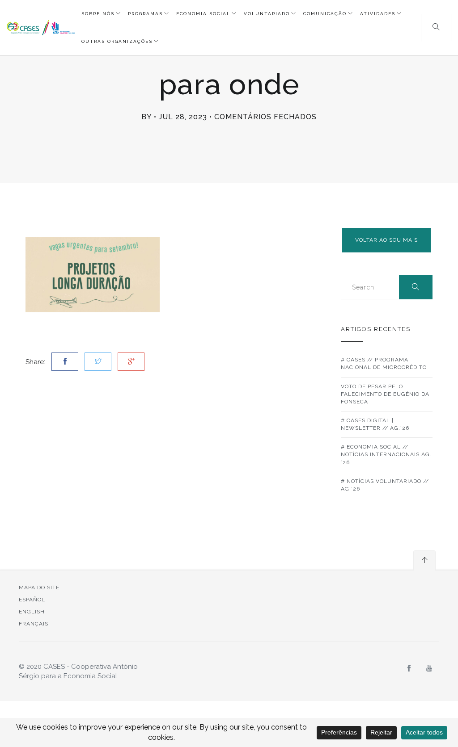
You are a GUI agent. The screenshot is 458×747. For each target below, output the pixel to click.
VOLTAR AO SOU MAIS (386, 240)
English (32, 612)
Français (33, 624)
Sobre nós (97, 13)
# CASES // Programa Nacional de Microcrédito (384, 363)
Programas (145, 13)
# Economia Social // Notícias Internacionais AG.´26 (386, 454)
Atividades (377, 13)
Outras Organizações (117, 41)
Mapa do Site (39, 587)
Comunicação (325, 13)
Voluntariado (267, 13)
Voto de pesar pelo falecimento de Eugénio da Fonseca (385, 394)
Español (32, 599)
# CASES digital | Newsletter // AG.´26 (375, 424)
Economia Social (203, 13)
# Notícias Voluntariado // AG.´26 (385, 485)
